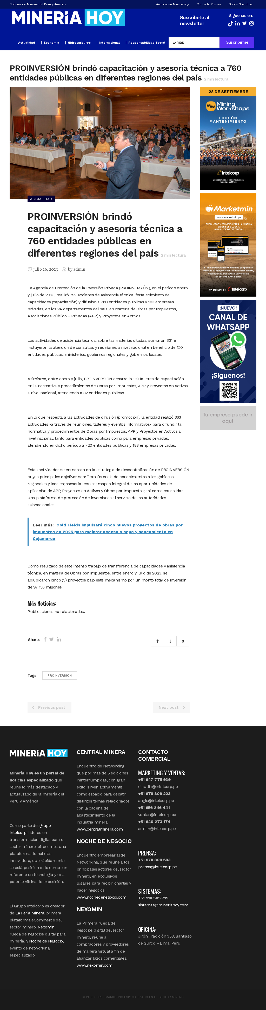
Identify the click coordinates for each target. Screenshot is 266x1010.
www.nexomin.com (94, 965)
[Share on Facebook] (45, 639)
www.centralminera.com (100, 829)
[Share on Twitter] (51, 639)
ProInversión (60, 675)
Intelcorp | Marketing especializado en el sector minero (135, 997)
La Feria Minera (29, 913)
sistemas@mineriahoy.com (163, 904)
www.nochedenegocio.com (102, 897)
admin (79, 269)
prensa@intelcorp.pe (157, 866)
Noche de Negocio (46, 941)
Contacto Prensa (209, 4)
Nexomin (46, 927)
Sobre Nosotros (240, 4)
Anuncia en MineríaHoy (172, 4)
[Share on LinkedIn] (59, 639)
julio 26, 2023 (45, 269)
